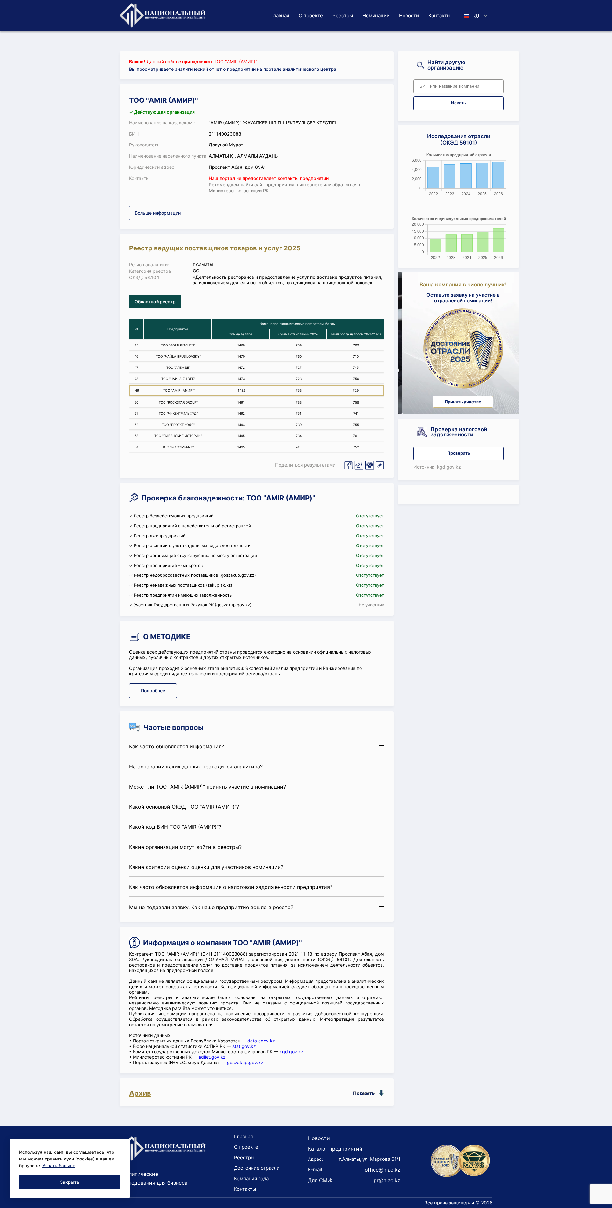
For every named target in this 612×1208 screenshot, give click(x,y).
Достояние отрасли (257, 1168)
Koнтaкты (439, 15)
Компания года (251, 1178)
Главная (279, 15)
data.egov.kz (261, 1040)
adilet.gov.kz (212, 1057)
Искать (458, 102)
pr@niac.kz (387, 1180)
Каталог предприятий (335, 1148)
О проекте (311, 15)
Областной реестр (155, 301)
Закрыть (69, 1182)
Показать (364, 1093)
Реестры (342, 15)
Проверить (458, 453)
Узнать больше (58, 1165)
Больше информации (158, 213)
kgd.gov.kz (291, 1051)
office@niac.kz (382, 1170)
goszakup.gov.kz (245, 1062)
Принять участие (458, 401)
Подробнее (153, 690)
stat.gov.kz (244, 1046)
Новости (409, 15)
